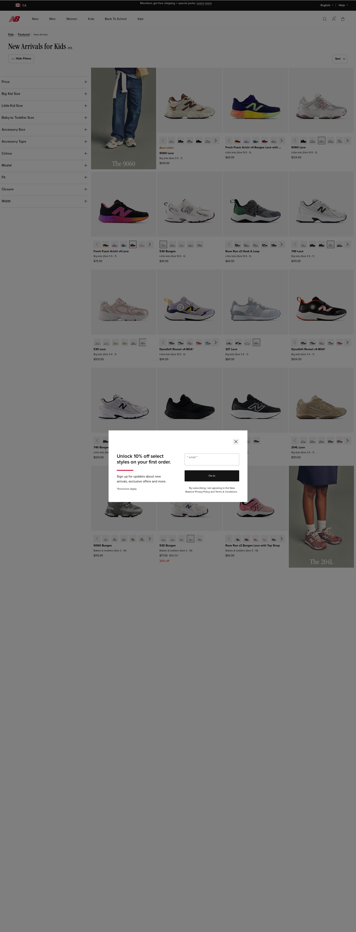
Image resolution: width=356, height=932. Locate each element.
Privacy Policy (202, 491)
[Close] (236, 442)
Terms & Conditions (226, 491)
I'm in (212, 476)
